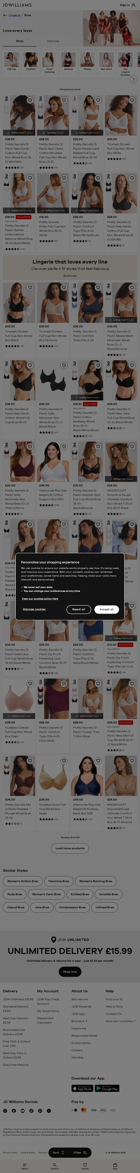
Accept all (107, 609)
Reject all (78, 609)
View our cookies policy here (40, 598)
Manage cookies (34, 609)
